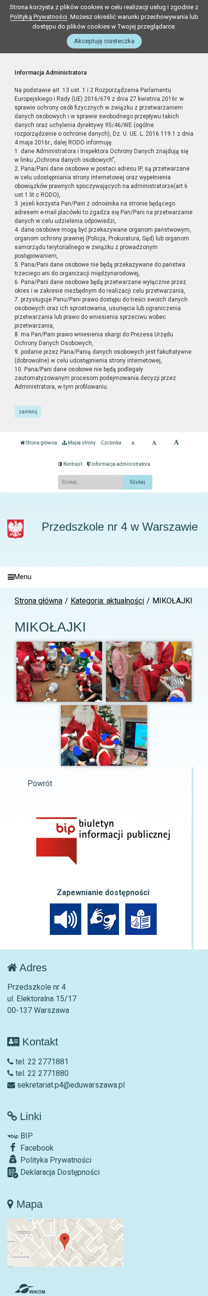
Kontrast (72, 464)
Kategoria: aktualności (107, 600)
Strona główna (41, 442)
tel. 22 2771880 (41, 1073)
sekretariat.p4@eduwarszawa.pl (70, 1085)
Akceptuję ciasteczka (104, 41)
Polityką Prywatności (38, 16)
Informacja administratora (120, 464)
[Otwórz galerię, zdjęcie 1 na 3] (59, 672)
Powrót (40, 783)
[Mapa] (65, 1242)
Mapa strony (81, 442)
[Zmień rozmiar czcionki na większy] (154, 443)
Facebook (36, 1148)
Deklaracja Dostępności (59, 1172)
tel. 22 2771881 (41, 1061)
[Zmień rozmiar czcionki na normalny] (132, 443)
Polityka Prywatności (54, 1160)
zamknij (28, 411)
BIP (25, 1135)
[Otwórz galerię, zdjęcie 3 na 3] (104, 735)
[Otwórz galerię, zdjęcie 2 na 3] (149, 672)
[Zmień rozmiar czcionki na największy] (176, 443)
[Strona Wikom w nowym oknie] (30, 1289)
